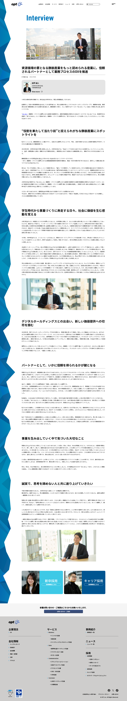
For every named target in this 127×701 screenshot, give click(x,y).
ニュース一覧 (90, 644)
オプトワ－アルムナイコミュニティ (96, 675)
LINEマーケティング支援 (58, 681)
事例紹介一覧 (90, 632)
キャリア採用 (90, 672)
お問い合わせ (79, 4)
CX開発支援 (54, 684)
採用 (73, 4)
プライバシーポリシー (103, 694)
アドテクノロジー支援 (57, 652)
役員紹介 (12, 647)
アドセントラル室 (56, 668)
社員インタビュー (94, 659)
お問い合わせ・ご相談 (63, 611)
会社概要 (12, 651)
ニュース (67, 4)
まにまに (25, 114)
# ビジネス (33, 77)
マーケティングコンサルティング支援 (61, 642)
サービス (54, 4)
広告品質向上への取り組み (89, 694)
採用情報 (89, 656)
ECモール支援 (55, 655)
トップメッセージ (15, 644)
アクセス (12, 660)
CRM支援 (53, 675)
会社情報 (47, 4)
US (11, 632)
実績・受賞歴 (13, 654)
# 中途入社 (25, 77)
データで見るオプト (95, 666)
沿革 (11, 657)
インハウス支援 (55, 636)
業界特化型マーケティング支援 (59, 649)
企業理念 (40, 4)
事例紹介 (61, 4)
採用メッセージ (94, 662)
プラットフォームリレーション (59, 662)
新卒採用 (89, 669)
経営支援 (53, 639)
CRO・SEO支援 (55, 671)
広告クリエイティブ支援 (57, 665)
